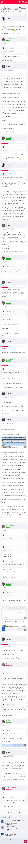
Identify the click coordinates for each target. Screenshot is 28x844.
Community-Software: (14, 841)
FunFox (6, 829)
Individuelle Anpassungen (10, 824)
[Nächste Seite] (19, 812)
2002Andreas (16, 574)
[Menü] (26, 1)
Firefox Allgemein (8, 835)
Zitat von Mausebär (9, 146)
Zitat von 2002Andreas (10, 173)
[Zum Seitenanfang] (25, 841)
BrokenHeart (7, 823)
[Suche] (19, 1)
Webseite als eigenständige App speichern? (15, 833)
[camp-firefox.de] (1, 1)
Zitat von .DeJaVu (9, 48)
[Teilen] (26, 14)
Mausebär (15, 131)
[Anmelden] (22, 2)
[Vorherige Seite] (8, 812)
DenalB (6, 834)
